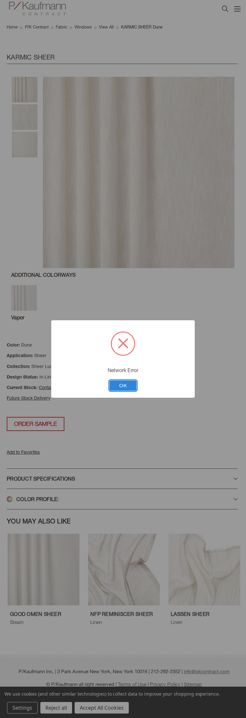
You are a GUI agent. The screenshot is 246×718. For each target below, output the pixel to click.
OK (123, 385)
